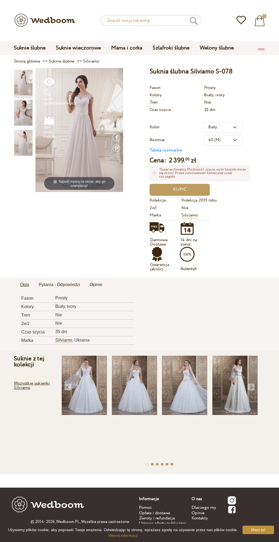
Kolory (156, 95)
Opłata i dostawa (154, 513)
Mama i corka (126, 48)
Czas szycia (160, 109)
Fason (155, 87)
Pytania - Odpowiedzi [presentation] (59, 284)
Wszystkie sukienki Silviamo (32, 385)
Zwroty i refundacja (157, 518)
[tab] (25, 285)
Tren (154, 102)
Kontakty (200, 518)
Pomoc (145, 507)
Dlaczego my (204, 507)
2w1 (153, 207)
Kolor (155, 127)
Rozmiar (157, 140)
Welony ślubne (217, 48)
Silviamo (189, 215)
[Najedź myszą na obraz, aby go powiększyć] (79, 130)
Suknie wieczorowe (78, 48)
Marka (155, 215)
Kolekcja (158, 200)
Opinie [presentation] (96, 284)
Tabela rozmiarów (166, 150)
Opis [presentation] (24, 284)
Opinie (198, 513)
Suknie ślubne (30, 48)
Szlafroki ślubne (171, 48)
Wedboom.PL (68, 522)
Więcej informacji (123, 535)
